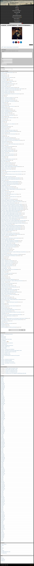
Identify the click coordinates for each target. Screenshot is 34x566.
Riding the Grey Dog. (3, 336)
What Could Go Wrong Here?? (4, 288)
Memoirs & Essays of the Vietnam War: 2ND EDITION (7, 279)
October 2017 (2, 502)
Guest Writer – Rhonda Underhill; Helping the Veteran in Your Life (9, 194)
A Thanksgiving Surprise (4, 141)
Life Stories (2, 545)
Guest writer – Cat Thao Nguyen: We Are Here (6, 273)
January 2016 (2, 526)
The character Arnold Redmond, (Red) (5, 239)
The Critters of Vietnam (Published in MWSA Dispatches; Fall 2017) (9, 309)
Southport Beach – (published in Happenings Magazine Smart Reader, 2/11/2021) (10, 229)
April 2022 (2, 437)
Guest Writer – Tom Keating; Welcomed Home (6, 111)
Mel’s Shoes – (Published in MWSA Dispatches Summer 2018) (8, 289)
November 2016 (3, 516)
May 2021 (2, 451)
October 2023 (2, 417)
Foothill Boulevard (3, 107)
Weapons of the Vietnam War (4, 274)
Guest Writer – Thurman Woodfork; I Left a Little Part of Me (8, 101)
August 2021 (2, 447)
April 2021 (2, 452)
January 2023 (2, 428)
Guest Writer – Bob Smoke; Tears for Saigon (6, 77)
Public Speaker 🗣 (17, 12)
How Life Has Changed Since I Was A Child (6, 224)
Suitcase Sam (2, 145)
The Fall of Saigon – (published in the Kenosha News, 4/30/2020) (9, 245)
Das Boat (2, 121)
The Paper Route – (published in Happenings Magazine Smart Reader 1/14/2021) (10, 234)
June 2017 (2, 507)
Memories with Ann (3, 161)
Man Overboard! (3, 324)
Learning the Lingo (3, 132)
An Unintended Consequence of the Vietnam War (7, 81)
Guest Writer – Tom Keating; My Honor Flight (6, 146)
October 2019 (2, 472)
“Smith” (2, 135)
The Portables (2, 102)
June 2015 (2, 531)
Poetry (2, 549)
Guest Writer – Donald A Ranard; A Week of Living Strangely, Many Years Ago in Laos (11, 171)
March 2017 (2, 511)
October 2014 (2, 536)
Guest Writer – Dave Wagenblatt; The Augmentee (7, 230)
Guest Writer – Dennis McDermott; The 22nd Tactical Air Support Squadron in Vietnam (11, 350)
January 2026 (2, 384)
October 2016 (2, 517)
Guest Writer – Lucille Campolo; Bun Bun (6, 137)
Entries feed (2, 558)
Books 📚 (17, 7)
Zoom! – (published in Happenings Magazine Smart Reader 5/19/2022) (9, 181)
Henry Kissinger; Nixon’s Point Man (5, 126)
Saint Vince (2, 275)
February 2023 (2, 427)
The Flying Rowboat (3, 313)
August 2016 (2, 520)
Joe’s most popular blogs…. (4, 268)
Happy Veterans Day (3, 278)
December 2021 (3, 442)
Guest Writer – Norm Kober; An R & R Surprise (6, 186)
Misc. (1, 546)
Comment (3, 51)
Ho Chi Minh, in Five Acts (4, 127)
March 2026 (2, 382)
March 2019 (2, 481)
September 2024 (3, 403)
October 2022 (2, 432)
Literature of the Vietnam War (4, 112)
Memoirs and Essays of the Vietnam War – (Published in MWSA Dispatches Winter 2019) (11, 280)
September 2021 (3, 446)
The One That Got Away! (4, 82)
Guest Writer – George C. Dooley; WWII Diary (6, 298)
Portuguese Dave (3, 180)
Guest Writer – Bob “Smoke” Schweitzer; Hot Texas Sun (7, 106)
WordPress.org (3, 560)
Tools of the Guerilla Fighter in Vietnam (5, 92)
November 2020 (3, 458)
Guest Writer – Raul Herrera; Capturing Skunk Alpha (7, 155)
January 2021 (2, 456)
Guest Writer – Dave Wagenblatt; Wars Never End (7, 83)
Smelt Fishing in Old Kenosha (4, 308)
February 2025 (2, 397)
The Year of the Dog (3, 195)
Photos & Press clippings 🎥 (17, 10)
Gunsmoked (2, 356)
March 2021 (2, 453)
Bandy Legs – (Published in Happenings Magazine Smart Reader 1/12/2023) (10, 166)
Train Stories (2, 550)
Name (2, 58)
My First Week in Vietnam (4, 270)
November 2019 (3, 471)
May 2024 (2, 408)
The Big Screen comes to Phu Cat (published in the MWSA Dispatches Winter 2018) (11, 314)
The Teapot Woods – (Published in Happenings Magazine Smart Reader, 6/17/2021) (11, 214)
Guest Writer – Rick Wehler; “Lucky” (5, 346)
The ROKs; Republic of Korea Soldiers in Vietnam (7, 285)
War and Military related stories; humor (5, 551)
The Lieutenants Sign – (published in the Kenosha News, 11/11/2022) (9, 200)
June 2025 (2, 392)
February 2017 (2, 512)
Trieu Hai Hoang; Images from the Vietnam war (6, 176)
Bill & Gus (2, 122)
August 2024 (2, 404)
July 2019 (2, 476)
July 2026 (2, 378)
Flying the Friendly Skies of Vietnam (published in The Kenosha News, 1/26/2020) (11, 254)
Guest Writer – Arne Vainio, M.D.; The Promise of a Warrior (8, 294)
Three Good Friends (3, 76)
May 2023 (2, 423)
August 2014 (2, 537)
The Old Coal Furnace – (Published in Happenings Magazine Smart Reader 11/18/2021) (11, 204)
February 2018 (2, 497)
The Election (2, 116)
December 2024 (3, 399)
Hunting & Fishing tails (3, 544)
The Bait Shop (2, 125)
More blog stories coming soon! (4, 284)
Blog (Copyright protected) (17, 15)
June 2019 (2, 477)
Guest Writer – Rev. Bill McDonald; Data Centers (7, 72)
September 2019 (3, 473)
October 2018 (2, 487)
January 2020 (2, 468)
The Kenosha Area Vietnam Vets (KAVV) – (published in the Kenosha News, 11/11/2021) (11, 205)
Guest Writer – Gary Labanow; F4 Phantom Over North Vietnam (8, 351)
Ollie (1, 170)
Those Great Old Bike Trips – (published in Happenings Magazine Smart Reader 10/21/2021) (12, 206)
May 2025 (2, 393)
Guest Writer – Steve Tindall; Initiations (5, 191)
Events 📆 (17, 9)
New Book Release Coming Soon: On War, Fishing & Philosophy (8, 219)
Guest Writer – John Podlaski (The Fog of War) (6, 323)
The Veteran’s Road (3, 259)
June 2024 (2, 407)
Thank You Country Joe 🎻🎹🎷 (5, 341)
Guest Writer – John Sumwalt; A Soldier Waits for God (7, 130)
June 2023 (2, 422)
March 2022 (2, 438)
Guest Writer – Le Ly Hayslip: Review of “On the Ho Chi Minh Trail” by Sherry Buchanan (11, 221)
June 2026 (2, 379)
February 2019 (2, 482)
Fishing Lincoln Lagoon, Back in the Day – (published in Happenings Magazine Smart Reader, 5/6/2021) (13, 220)
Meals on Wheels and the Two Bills (5, 160)
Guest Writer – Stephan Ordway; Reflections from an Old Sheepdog (9, 269)
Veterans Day (2, 303)
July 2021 (2, 448)
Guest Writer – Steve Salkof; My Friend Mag (6, 360)
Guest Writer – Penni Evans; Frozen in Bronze (6, 264)
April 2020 (2, 466)
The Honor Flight (3, 156)
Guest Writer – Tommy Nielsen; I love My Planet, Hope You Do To (9, 196)
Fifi (1, 175)
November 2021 (3, 443)
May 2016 (2, 522)
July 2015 (2, 530)
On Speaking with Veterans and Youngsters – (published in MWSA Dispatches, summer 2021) (12, 216)
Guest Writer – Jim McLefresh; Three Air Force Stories (7, 361)
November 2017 (3, 501)
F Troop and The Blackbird (4, 147)
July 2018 (2, 491)
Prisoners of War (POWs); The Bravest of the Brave (7, 150)
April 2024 (2, 409)
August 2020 (2, 461)
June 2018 (2, 492)
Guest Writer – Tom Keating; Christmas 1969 (6, 235)
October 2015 (2, 527)
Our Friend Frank (3, 190)
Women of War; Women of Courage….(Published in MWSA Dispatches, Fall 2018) (11, 299)
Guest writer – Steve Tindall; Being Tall (5, 249)
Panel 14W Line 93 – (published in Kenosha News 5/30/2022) (8, 244)
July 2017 (2, 506)
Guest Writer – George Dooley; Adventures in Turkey (7, 151)
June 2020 (2, 463)
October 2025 (2, 388)
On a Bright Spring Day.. (4, 185)
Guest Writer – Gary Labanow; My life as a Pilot (6, 263)
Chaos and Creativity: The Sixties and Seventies (7, 283)
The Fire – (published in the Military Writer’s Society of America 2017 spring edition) (11, 319)
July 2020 (2, 462)
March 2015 (2, 532)
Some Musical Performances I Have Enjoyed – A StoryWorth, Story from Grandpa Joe (11, 201)
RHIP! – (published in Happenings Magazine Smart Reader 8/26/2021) (9, 211)
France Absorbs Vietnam (4, 120)
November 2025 (3, 387)
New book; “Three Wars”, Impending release (6, 293)
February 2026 (2, 383)
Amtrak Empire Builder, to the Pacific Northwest (6, 265)
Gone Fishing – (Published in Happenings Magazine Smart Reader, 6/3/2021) (10, 215)
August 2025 (2, 389)
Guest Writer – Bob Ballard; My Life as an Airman (7, 199)
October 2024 (2, 402)
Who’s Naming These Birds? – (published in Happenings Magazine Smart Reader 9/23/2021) (12, 209)
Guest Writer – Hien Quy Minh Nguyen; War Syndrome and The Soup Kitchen (10, 355)
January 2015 (2, 535)
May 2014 (2, 540)
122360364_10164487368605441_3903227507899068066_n (16, 25)
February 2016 (2, 525)
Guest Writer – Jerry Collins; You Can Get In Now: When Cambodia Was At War (10, 140)
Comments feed (3, 559)
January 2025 (2, 398)
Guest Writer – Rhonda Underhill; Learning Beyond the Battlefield (9, 131)
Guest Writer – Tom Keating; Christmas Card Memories (7, 87)
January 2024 (2, 413)
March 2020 (2, 467)
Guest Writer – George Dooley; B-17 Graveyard (6, 260)
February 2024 (2, 412)
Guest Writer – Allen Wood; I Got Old (5, 91)
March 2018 (2, 496)
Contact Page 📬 (17, 21)
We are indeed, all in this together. (5, 250)
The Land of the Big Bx (4, 86)
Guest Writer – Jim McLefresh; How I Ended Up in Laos (7, 97)
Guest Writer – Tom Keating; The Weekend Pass (7, 165)
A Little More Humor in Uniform (4, 142)
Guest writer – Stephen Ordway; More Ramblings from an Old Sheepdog (9, 240)
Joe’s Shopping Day (3, 78)
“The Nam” (2, 96)
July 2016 (2, 521)
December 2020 (3, 457)
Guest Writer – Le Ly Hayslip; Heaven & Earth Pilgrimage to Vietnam (9, 255)
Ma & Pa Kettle (3, 304)
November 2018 (3, 486)
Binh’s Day (2, 73)
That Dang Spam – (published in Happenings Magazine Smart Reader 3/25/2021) (10, 225)
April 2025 (2, 394)
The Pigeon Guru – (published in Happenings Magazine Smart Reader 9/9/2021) (10, 210)
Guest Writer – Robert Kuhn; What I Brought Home (7, 117)
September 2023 (3, 418)
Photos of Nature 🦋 (17, 18)
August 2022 (2, 433)
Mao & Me (2, 258)
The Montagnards (3, 136)
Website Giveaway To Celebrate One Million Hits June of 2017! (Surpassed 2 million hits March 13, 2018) (13, 318)
